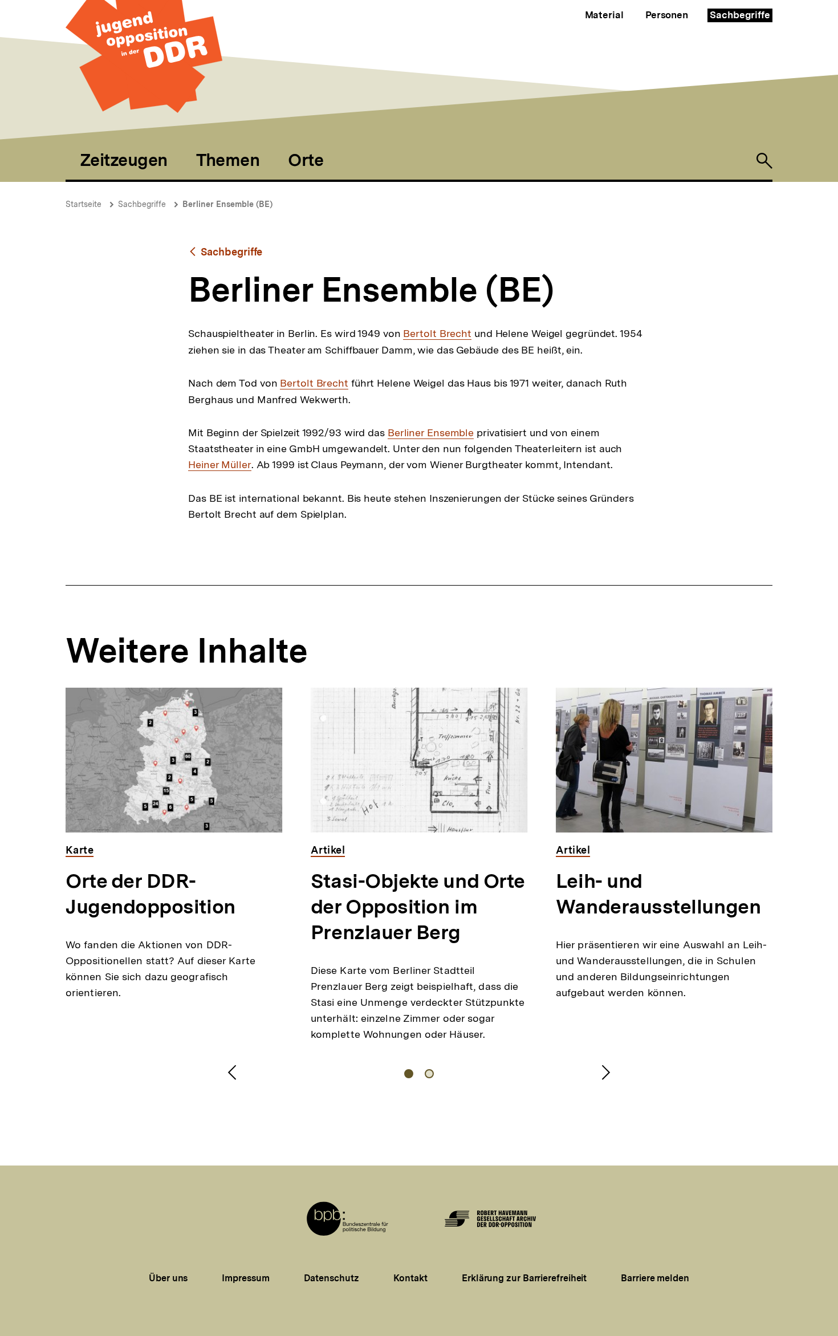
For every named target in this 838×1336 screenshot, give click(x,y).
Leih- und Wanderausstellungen (658, 894)
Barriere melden (655, 1278)
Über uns (168, 1278)
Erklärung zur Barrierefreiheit (524, 1278)
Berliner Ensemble (431, 433)
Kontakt (410, 1278)
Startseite (83, 204)
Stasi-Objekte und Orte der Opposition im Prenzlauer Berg (418, 906)
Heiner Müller (219, 464)
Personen (666, 15)
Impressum (245, 1278)
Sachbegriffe (740, 15)
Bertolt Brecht (437, 333)
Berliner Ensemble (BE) (227, 204)
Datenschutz (331, 1278)
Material (604, 15)
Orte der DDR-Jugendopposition (150, 894)
